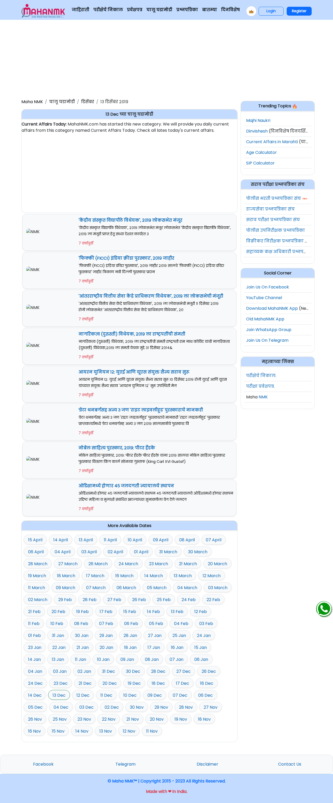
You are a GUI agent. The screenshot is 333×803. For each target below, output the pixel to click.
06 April (36, 552)
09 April (160, 540)
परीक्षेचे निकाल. (261, 376)
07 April (213, 540)
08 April (187, 540)
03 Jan (60, 671)
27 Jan (155, 636)
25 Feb (164, 600)
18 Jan (130, 647)
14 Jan (34, 659)
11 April (110, 540)
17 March (95, 576)
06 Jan (201, 659)
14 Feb (153, 612)
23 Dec (61, 683)
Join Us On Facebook (267, 287)
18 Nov (204, 719)
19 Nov (181, 719)
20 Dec (110, 683)
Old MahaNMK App (265, 319)
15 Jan (200, 647)
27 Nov (210, 707)
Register (299, 11)
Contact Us (289, 764)
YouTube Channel (264, 298)
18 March (66, 576)
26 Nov (35, 719)
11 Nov (152, 731)
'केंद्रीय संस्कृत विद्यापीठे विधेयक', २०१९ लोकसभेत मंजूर (130, 220)
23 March (158, 564)
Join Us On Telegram (267, 340)
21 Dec (85, 683)
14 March (153, 576)
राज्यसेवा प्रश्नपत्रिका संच (270, 209)
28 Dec (158, 671)
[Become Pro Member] (251, 11)
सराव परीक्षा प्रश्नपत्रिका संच (273, 220)
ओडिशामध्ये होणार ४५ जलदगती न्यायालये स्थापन (126, 486)
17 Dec (182, 683)
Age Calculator (261, 152)
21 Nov (132, 719)
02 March (37, 600)
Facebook (43, 764)
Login (271, 11)
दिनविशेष (230, 10)
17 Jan (154, 647)
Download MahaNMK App (272, 308)
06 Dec (205, 695)
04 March (187, 588)
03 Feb (206, 624)
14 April (60, 540)
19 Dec (134, 683)
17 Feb (106, 612)
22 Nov (109, 719)
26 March (98, 564)
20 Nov (157, 719)
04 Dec (61, 707)
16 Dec (206, 683)
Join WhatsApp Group (268, 330)
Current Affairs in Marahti (272, 142)
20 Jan (106, 647)
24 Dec (35, 683)
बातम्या (209, 10)
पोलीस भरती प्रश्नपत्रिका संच (273, 198)
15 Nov (58, 731)
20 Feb (58, 612)
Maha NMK (32, 102)
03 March (217, 588)
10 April (135, 540)
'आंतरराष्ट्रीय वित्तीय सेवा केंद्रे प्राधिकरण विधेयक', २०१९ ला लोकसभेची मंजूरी (151, 296)
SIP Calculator (260, 163)
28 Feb (90, 600)
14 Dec (35, 695)
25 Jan (179, 636)
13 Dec (59, 695)
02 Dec (112, 707)
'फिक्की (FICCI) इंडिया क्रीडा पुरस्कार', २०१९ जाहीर (126, 258)
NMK (263, 397)
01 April (141, 552)
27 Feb (114, 600)
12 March (212, 576)
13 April (86, 540)
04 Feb (181, 624)
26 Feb (139, 600)
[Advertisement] (166, 58)
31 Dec (108, 671)
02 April (115, 552)
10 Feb (56, 624)
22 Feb (213, 600)
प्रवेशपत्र (134, 10)
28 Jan (130, 636)
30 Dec (133, 671)
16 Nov (34, 731)
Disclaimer (207, 764)
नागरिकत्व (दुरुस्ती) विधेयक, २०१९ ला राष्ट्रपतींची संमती (132, 334)
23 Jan (34, 647)
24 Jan (204, 636)
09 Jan (127, 659)
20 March (217, 564)
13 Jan (58, 659)
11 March (36, 588)
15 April (35, 540)
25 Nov (60, 719)
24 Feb (189, 600)
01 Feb (34, 636)
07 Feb (106, 624)
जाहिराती (80, 10)
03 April (89, 552)
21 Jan (82, 647)
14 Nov (81, 731)
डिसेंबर (87, 102)
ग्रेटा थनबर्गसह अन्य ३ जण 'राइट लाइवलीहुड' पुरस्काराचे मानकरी (141, 410)
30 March (197, 552)
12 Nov (129, 731)
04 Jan (35, 671)
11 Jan (80, 659)
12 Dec (82, 695)
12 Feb (200, 612)
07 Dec (180, 695)
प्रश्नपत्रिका (187, 10)
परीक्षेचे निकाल (108, 10)
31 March (168, 552)
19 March (37, 576)
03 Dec (86, 707)
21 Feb (34, 612)
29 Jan (106, 636)
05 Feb (156, 624)
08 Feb (81, 624)
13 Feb (177, 612)
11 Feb (34, 624)
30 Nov (137, 707)
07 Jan (176, 659)
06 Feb (131, 624)
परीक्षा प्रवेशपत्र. (260, 386)
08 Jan (152, 659)
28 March (37, 564)
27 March (68, 564)
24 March (128, 564)
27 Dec (183, 671)
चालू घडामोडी (159, 10)
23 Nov (84, 719)
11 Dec (106, 695)
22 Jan (59, 647)
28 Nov (186, 707)
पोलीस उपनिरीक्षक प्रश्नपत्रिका (275, 230)
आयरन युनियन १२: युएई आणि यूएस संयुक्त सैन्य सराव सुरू (134, 372)
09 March (65, 588)
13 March (183, 576)
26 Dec (209, 671)
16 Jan (177, 647)
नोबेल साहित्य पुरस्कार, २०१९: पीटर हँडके (117, 448)
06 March (126, 588)
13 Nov (105, 731)
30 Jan (81, 636)
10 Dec (130, 695)
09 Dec (155, 695)
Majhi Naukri (258, 120)
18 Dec (158, 683)
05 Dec (35, 707)
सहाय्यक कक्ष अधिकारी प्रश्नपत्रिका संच (284, 252)
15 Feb (129, 612)
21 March (188, 564)
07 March (96, 588)
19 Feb (82, 612)
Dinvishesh (257, 131)
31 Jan (58, 636)
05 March (156, 588)
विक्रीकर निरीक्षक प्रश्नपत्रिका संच (279, 241)
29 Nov (161, 707)
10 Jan (103, 659)
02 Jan (84, 671)
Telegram (126, 764)
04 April (63, 552)
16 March (124, 576)
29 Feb (65, 600)
